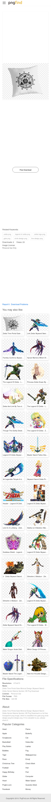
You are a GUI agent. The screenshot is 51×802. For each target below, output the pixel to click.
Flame (28, 729)
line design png (37, 238)
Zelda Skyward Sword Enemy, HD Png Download (21, 625)
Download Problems (19, 304)
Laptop (28, 746)
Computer (29, 776)
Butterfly (29, 733)
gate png (7, 238)
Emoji (28, 759)
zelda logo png (39, 234)
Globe (4, 776)
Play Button (6, 746)
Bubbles (5, 750)
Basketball (6, 742)
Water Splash (31, 780)
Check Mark (30, 763)
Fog (27, 750)
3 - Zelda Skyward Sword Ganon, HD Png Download (22, 576)
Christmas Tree (8, 763)
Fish (27, 772)
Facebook (6, 789)
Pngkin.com (7, 785)
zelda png (7, 234)
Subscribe (29, 742)
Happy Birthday (8, 772)
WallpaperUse (31, 755)
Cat (27, 737)
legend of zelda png (22, 234)
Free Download (25, 170)
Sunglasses (7, 737)
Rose (4, 759)
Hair (27, 767)
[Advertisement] (25, 37)
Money (28, 789)
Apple (4, 733)
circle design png (20, 238)
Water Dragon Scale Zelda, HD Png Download (20, 649)
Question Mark (31, 785)
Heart (4, 729)
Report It (5, 304)
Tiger (4, 755)
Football (5, 767)
